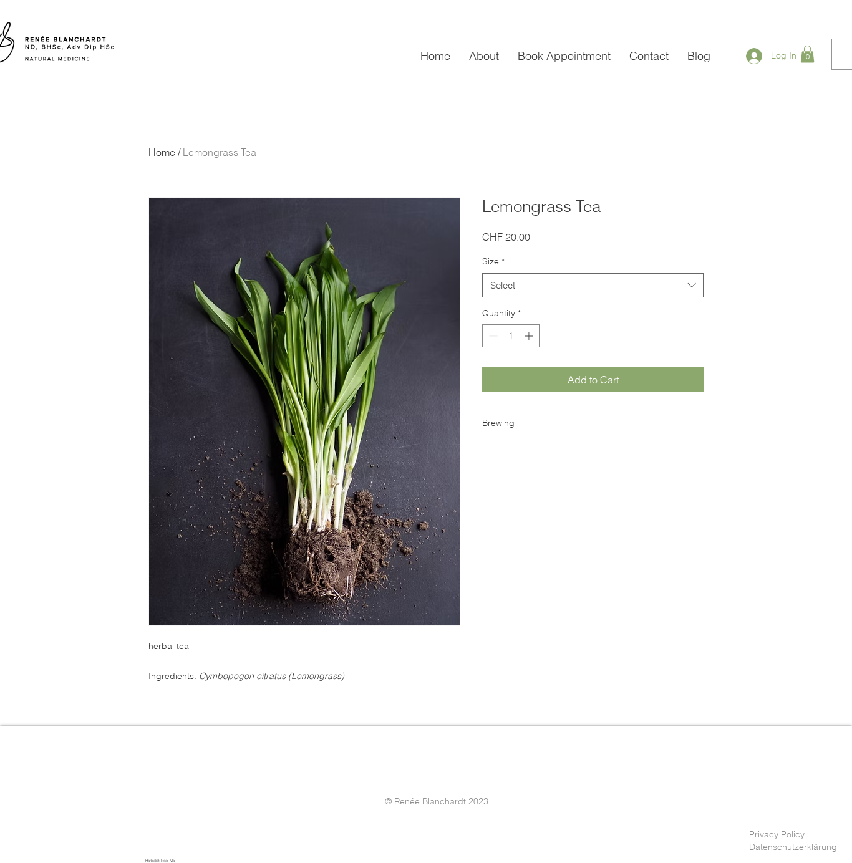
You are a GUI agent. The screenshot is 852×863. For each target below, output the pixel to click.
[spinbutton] (511, 336)
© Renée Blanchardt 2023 (436, 801)
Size (493, 261)
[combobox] (593, 285)
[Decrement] (492, 336)
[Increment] (530, 336)
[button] (807, 54)
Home (161, 152)
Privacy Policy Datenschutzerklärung (793, 840)
